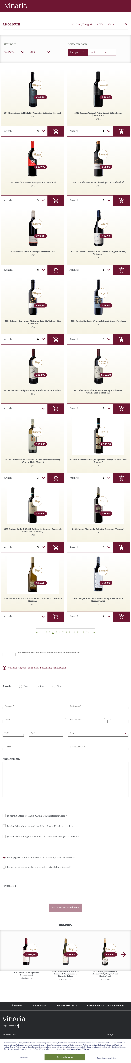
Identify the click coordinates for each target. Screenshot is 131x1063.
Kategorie (75, 52)
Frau (42, 687)
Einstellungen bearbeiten (106, 1058)
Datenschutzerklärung (79, 1049)
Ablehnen (24, 1057)
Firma (60, 687)
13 (87, 632)
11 (78, 632)
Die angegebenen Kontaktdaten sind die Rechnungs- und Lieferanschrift (41, 858)
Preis (106, 52)
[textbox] (67, 653)
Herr (26, 687)
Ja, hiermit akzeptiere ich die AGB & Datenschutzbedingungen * (37, 816)
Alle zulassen (65, 1057)
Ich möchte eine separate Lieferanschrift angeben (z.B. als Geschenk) (39, 867)
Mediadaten (39, 1006)
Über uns (17, 1006)
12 (82, 632)
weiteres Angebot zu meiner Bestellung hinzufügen (37, 668)
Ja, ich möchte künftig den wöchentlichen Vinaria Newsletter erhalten (40, 826)
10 (73, 632)
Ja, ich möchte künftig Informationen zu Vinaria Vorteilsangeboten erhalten (43, 837)
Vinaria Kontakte (67, 1006)
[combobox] (67, 653)
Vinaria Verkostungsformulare (105, 1006)
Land (92, 52)
